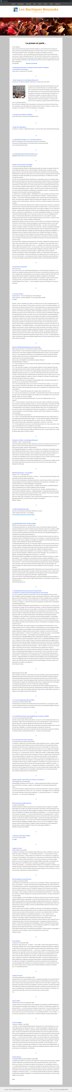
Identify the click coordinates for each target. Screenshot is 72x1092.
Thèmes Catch (64, 1089)
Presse (39, 4)
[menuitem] (1, 1)
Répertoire (57, 4)
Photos (45, 4)
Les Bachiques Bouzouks (38, 9)
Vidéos (51, 4)
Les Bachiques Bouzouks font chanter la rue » (25, 154)
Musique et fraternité (31, 63)
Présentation (21, 4)
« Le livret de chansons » (35, 139)
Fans (34, 4)
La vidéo (14, 299)
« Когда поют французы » (19, 127)
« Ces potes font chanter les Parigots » (22, 114)
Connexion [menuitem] (5, 1)
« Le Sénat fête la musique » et (20, 139)
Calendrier (28, 4)
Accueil (13, 4)
